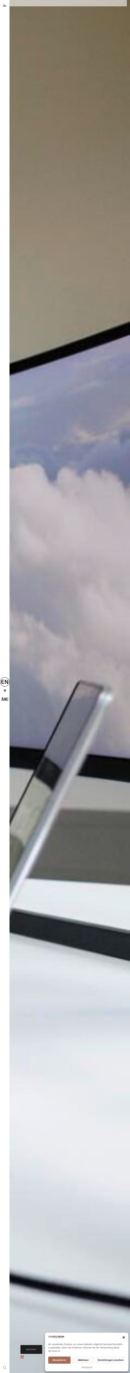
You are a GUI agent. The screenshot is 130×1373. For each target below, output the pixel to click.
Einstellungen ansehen (111, 1360)
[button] (123, 1337)
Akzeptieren (59, 1360)
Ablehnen (83, 1360)
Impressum (86, 1367)
